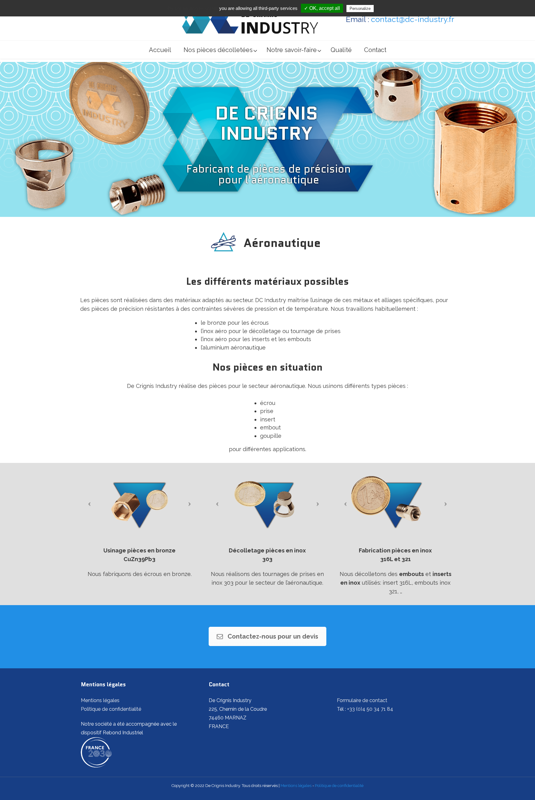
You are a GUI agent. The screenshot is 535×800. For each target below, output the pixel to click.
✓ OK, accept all (322, 8)
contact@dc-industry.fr (412, 19)
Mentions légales (100, 700)
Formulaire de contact (362, 700)
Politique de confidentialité (111, 709)
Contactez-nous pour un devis (273, 636)
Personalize (360, 8)
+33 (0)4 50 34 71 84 (370, 709)
